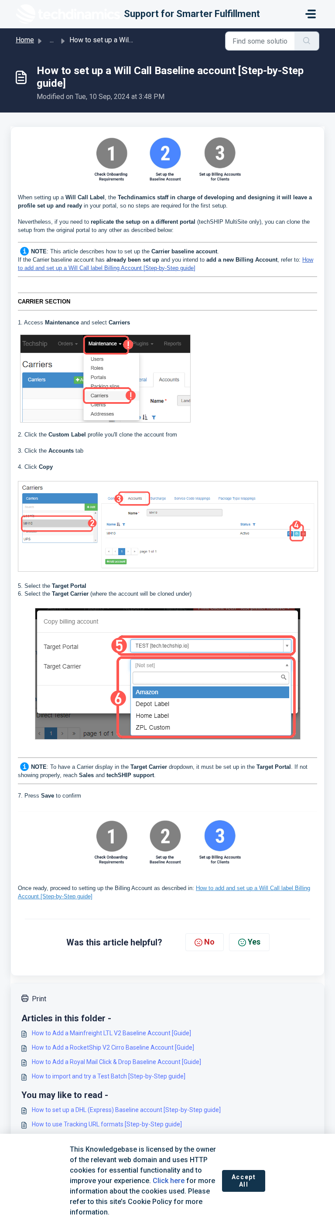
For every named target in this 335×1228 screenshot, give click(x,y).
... (52, 40)
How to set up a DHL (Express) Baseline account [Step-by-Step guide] (126, 1109)
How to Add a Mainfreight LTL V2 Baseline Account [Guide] (111, 1033)
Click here (169, 1181)
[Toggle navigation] (310, 14)
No (209, 941)
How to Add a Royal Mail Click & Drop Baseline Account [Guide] (116, 1061)
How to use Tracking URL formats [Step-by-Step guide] (107, 1124)
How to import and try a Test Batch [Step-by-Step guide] (108, 1076)
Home (25, 40)
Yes (254, 941)
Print (39, 999)
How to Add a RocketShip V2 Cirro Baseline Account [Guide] (113, 1047)
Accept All (244, 1180)
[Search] (306, 41)
